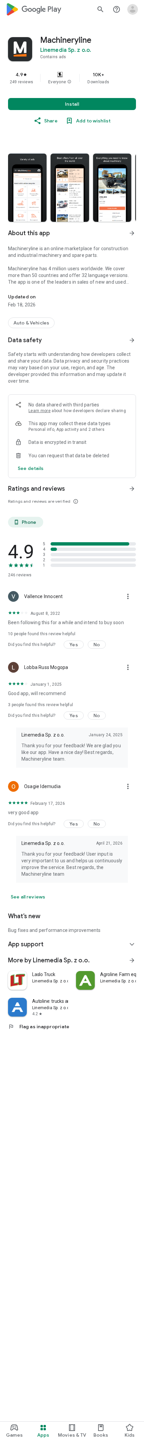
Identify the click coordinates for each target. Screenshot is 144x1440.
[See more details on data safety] (31, 468)
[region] (72, 78)
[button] (69, 82)
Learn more (39, 410)
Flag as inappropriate (38, 1027)
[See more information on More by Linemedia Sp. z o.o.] (132, 960)
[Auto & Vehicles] (31, 323)
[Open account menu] (133, 9)
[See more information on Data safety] (132, 340)
